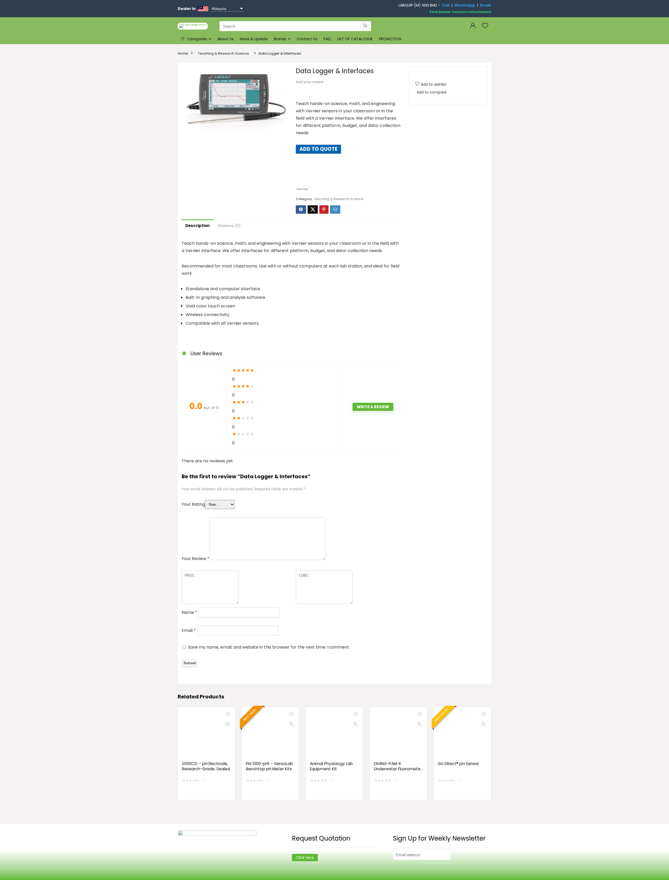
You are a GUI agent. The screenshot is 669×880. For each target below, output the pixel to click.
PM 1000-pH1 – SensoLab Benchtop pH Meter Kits (269, 766)
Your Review (195, 559)
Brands (280, 39)
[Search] (365, 26)
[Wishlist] (485, 26)
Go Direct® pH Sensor (458, 763)
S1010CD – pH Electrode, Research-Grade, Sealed (206, 766)
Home (183, 53)
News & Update (254, 39)
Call (445, 5)
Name (189, 612)
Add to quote (318, 149)
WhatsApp (464, 5)
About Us (225, 39)
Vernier (302, 189)
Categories (196, 39)
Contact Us (307, 39)
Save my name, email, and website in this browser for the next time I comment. (269, 647)
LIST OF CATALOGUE (355, 39)
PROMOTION (390, 39)
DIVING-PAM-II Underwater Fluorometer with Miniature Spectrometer (398, 771)
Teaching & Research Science (223, 53)
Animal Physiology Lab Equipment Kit (331, 766)
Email (485, 5)
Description (197, 225)
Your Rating (193, 504)
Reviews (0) (229, 225)
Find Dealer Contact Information (460, 11)
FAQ (327, 39)
